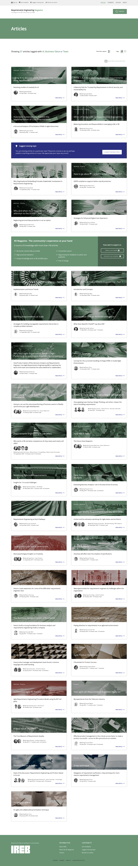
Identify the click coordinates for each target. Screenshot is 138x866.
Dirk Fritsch (41, 705)
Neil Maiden (28, 91)
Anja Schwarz (39, 558)
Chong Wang (42, 452)
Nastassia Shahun (90, 222)
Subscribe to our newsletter (111, 256)
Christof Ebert (89, 742)
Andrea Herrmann (24, 452)
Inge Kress (32, 558)
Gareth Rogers (29, 330)
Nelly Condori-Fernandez (53, 452)
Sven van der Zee (90, 629)
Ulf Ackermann (33, 705)
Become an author (87, 853)
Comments (110, 2)
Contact (61, 853)
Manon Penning (89, 558)
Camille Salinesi (89, 328)
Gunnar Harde (29, 130)
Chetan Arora (89, 128)
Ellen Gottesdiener (90, 666)
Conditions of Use (78, 860)
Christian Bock (29, 188)
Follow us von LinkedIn (111, 250)
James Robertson (44, 411)
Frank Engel (59, 779)
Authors (118, 2)
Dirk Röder (40, 487)
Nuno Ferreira (105, 408)
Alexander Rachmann (39, 779)
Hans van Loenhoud (30, 523)
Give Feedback (86, 847)
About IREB (62, 847)
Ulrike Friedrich (99, 595)
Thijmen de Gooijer (99, 523)
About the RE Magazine (66, 850)
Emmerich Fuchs (40, 669)
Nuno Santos (97, 408)
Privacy (68, 860)
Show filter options (101, 51)
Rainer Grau (88, 367)
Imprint (62, 860)
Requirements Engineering (27, 11)
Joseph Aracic (89, 779)
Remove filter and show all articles (116, 61)
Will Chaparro (118, 523)
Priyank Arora (89, 489)
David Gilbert (32, 487)
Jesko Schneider (50, 779)
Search (125, 2)
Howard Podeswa (30, 372)
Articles (103, 2)
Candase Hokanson (40, 740)
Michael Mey (28, 293)
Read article (59, 97)
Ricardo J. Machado (115, 408)
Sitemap (55, 860)
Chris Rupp (92, 595)
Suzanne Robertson (34, 411)
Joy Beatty (31, 740)
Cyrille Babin (88, 94)
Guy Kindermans (89, 185)
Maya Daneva (34, 452)
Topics (121, 11)
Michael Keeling (109, 523)
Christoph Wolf (29, 632)
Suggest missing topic (112, 152)
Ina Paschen (32, 669)
